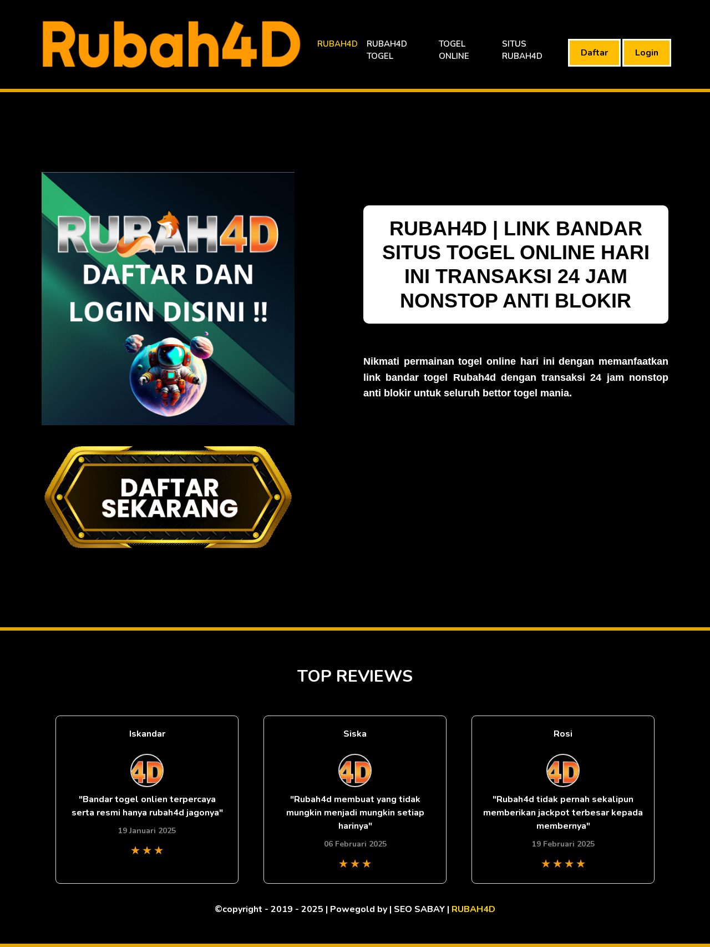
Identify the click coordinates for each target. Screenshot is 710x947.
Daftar (594, 53)
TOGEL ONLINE (454, 50)
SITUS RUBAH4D (522, 50)
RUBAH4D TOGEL (387, 50)
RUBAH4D (337, 43)
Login (646, 53)
